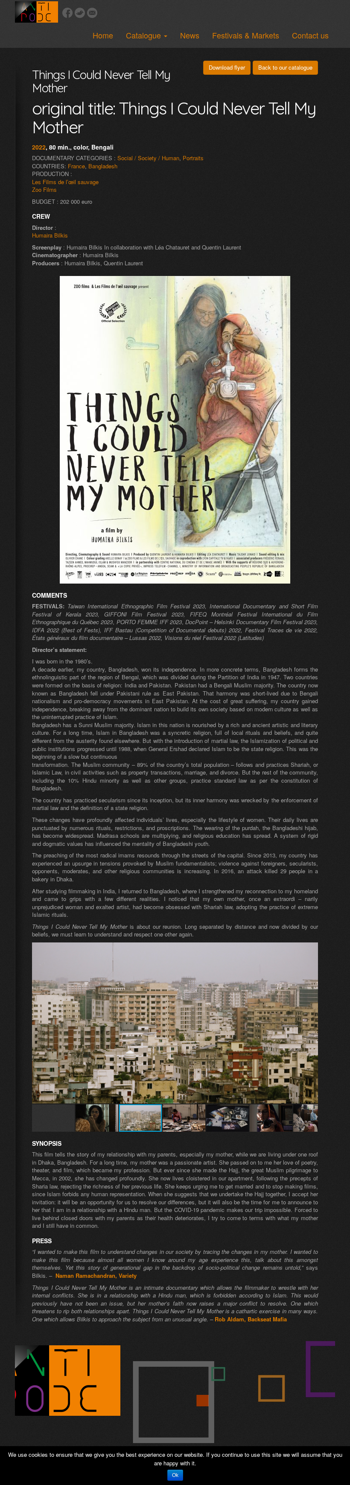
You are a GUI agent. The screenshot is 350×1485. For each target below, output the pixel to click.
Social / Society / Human (148, 158)
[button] (310, 950)
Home (103, 35)
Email (92, 13)
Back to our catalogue (285, 67)
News (189, 35)
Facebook (67, 13)
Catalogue (144, 35)
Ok (175, 1475)
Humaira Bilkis (50, 235)
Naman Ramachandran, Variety (96, 1275)
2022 (39, 147)
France (76, 166)
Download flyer (227, 67)
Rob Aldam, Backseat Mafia (251, 1319)
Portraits (193, 158)
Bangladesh (102, 166)
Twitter (80, 13)
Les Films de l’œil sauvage (65, 182)
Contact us (310, 35)
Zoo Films (44, 189)
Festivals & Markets (245, 35)
